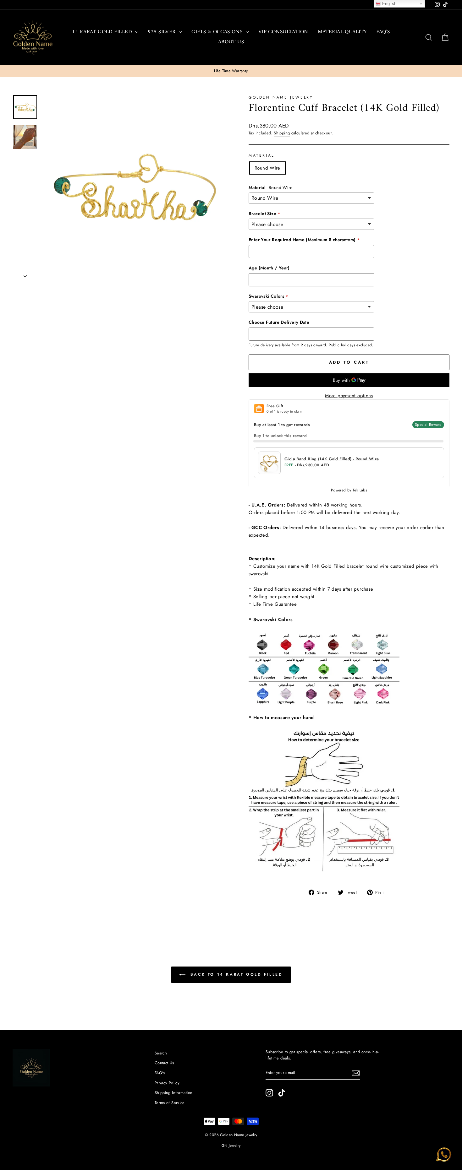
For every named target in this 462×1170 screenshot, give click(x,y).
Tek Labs (360, 490)
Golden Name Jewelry (281, 97)
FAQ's (383, 32)
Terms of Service (170, 1103)
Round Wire (267, 168)
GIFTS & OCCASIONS (217, 32)
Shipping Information (174, 1093)
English (388, 3)
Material (261, 155)
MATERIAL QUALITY (342, 32)
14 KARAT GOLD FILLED (103, 32)
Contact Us (164, 1063)
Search (161, 1053)
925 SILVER (162, 32)
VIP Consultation (283, 32)
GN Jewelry (231, 1145)
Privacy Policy (167, 1083)
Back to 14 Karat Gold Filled (235, 974)
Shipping (282, 133)
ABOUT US (231, 42)
